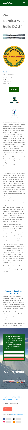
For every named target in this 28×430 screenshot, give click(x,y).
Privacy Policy (13, 399)
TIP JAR (7, 409)
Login (5, 398)
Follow (8, 419)
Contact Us (6, 396)
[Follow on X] (14, 419)
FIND (14, 89)
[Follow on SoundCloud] (14, 422)
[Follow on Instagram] (4, 422)
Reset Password (16, 396)
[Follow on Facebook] (4, 419)
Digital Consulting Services (17, 414)
